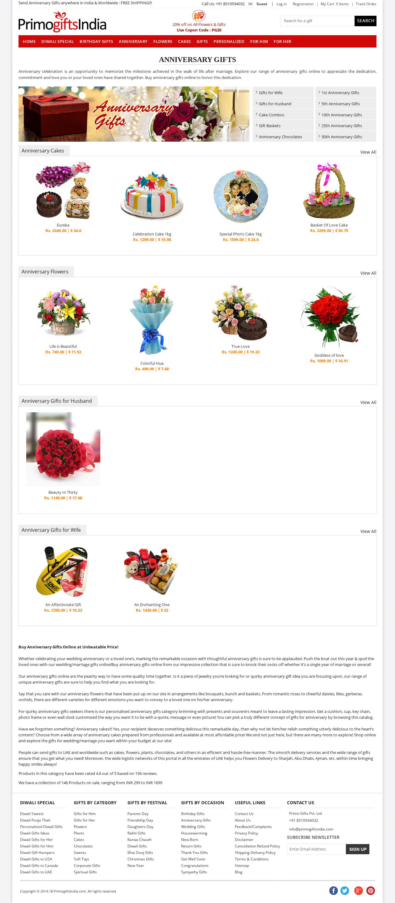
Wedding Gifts (193, 826)
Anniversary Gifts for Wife (51, 529)
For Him (259, 41)
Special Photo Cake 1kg (240, 234)
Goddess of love (329, 355)
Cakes (184, 41)
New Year (135, 865)
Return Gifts (191, 846)
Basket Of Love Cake (329, 225)
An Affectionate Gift (63, 604)
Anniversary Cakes (43, 150)
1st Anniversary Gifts (340, 92)
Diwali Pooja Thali (35, 820)
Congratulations (195, 865)
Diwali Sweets (32, 813)
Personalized (229, 41)
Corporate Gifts (87, 865)
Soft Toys (81, 859)
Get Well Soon (193, 859)
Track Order (366, 3)
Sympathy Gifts (194, 872)
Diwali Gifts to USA (36, 859)
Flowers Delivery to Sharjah (268, 758)
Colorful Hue (152, 363)
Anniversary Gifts (196, 820)
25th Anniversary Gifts (342, 125)
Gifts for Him (85, 813)
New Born (189, 839)
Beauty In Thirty (63, 492)
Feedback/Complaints (253, 826)
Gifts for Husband (275, 103)
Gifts (202, 41)
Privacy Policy (246, 833)
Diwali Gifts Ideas (35, 833)
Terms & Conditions (252, 859)
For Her (282, 41)
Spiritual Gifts (85, 872)
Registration (303, 3)
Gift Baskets (270, 125)
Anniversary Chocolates (280, 136)
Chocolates (83, 846)
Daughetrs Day (140, 826)
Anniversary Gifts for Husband (57, 400)
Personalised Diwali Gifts (41, 826)
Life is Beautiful (63, 346)
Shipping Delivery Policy (255, 852)
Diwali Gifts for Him (36, 846)
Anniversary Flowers (45, 271)
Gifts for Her (84, 820)
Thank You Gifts (194, 852)
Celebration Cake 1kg (152, 234)
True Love (240, 346)
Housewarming (194, 833)
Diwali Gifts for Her (36, 839)
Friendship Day (140, 820)
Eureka (63, 225)
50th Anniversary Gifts (342, 136)
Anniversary (133, 41)
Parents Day (137, 813)
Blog (239, 872)
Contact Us (244, 813)
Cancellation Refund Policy (257, 846)
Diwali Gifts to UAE (36, 872)
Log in (281, 3)
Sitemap (242, 865)
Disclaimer (244, 839)
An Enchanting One (151, 604)
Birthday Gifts (96, 41)
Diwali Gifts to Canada (39, 865)
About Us (243, 820)
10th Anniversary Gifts (342, 115)
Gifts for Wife (270, 92)
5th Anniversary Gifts (341, 103)
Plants (79, 833)
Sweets (80, 852)
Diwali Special (57, 41)
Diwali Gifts (137, 846)
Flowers (163, 41)
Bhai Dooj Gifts (140, 852)
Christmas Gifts (140, 859)
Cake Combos (271, 115)
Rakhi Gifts (136, 833)
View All (368, 152)
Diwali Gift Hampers (37, 852)
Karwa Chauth (139, 839)
